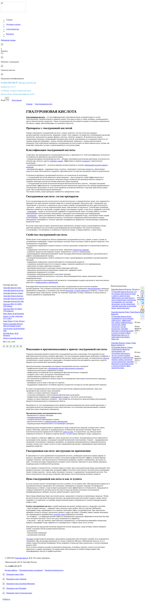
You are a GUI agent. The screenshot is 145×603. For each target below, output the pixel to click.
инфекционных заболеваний (47, 282)
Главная (9, 20)
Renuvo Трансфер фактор (13, 338)
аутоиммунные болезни (36, 417)
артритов (29, 167)
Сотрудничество (12, 29)
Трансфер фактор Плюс (12, 288)
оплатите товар (59, 514)
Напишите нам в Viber (15, 574)
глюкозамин (31, 211)
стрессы (106, 358)
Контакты (10, 34)
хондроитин (31, 215)
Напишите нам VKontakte (16, 588)
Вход (3, 100)
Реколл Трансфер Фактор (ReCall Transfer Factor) (13, 325)
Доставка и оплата (13, 24)
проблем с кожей (56, 161)
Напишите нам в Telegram (16, 579)
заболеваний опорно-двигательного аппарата (65, 368)
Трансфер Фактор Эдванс (13, 293)
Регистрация (17, 100)
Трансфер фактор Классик (13, 290)
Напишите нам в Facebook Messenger (20, 584)
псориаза (85, 161)
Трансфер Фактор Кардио (13, 296)
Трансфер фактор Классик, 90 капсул (125, 289)
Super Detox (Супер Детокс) (14, 321)
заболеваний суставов (59, 397)
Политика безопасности (54, 570)
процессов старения (80, 250)
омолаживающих (94, 288)
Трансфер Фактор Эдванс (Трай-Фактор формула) (123, 344)
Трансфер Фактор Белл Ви (13, 301)
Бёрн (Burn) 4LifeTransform (13, 314)
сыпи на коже (68, 432)
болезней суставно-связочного (78, 291)
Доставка (29, 539)
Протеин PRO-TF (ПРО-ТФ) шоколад (12, 310)
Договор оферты (10, 570)
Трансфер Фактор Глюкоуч (13, 299)
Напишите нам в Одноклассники (19, 593)
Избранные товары (8, 40)
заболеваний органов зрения (96, 165)
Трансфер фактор (21, 558)
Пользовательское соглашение (31, 570)
